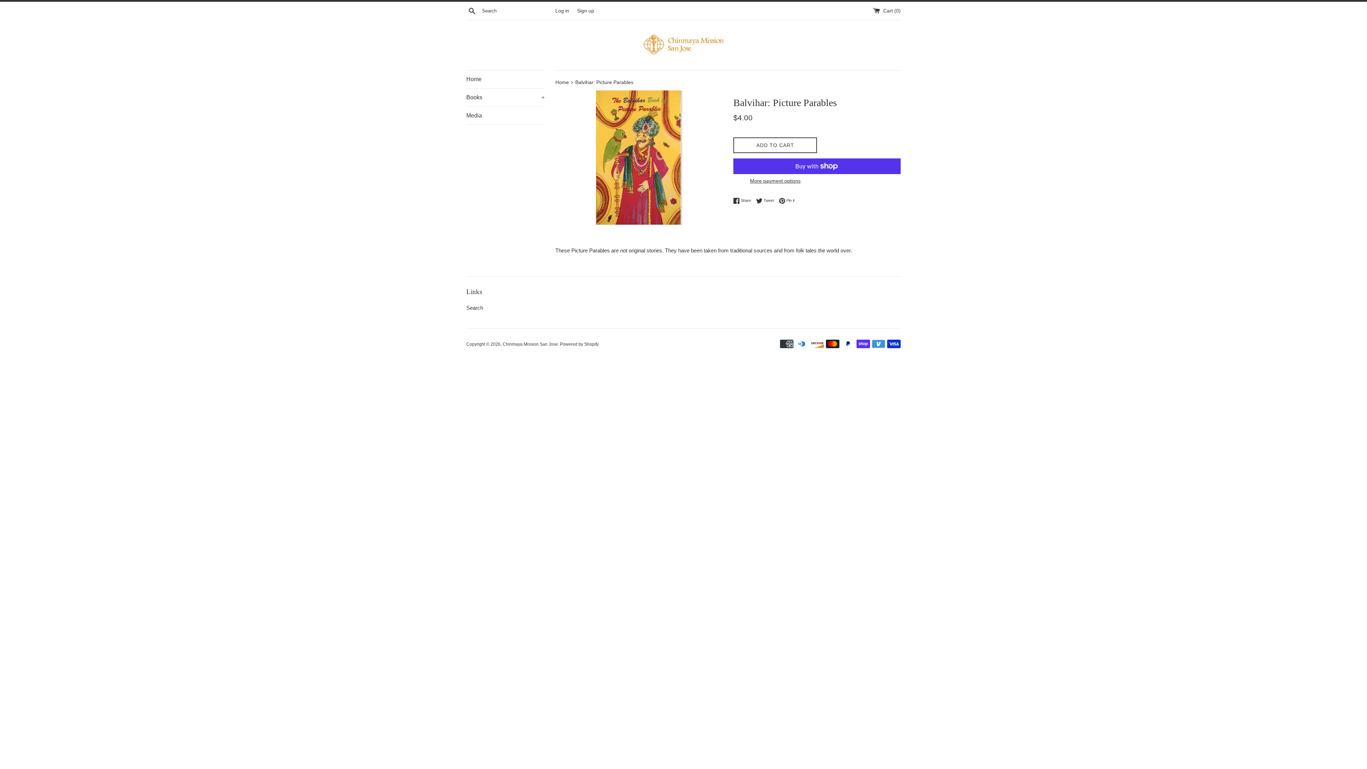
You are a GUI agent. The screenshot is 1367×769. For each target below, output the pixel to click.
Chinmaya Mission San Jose (530, 344)
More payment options (775, 181)
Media (474, 116)
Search (474, 308)
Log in (562, 11)
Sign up (585, 11)
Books (505, 97)
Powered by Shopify (579, 344)
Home (474, 79)
